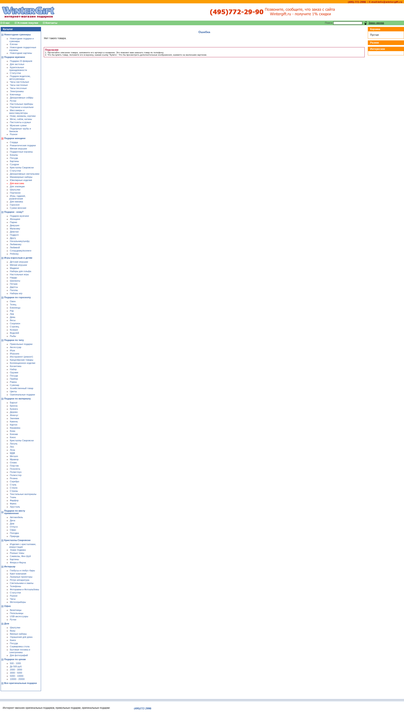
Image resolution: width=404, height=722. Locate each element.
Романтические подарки (23, 145)
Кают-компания (18, 573)
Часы (13, 599)
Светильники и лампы (21, 583)
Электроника (17, 91)
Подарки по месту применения (14, 512)
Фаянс (13, 503)
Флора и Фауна (18, 562)
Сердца (14, 142)
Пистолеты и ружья (20, 122)
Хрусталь (15, 506)
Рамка (13, 382)
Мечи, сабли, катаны (21, 119)
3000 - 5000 (16, 672)
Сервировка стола (19, 646)
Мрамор (14, 459)
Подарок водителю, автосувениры (20, 77)
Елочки (13, 44)
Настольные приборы (21, 104)
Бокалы (14, 155)
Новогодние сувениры (17, 34)
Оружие (14, 372)
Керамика (15, 428)
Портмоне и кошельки (21, 107)
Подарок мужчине (19, 216)
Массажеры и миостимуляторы (18, 111)
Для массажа (17, 183)
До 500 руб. (16, 666)
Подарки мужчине (14, 57)
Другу (13, 238)
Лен (12, 446)
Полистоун (15, 472)
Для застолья (17, 64)
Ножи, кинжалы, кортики (23, 116)
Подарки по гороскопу (17, 297)
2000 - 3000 (16, 669)
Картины (14, 161)
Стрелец (14, 326)
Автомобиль (16, 517)
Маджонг (14, 268)
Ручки (13, 101)
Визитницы (15, 610)
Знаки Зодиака (18, 550)
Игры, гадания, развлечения (17, 197)
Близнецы (15, 307)
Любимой (15, 247)
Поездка (14, 533)
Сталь (13, 484)
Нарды (13, 277)
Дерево (14, 412)
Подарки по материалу (17, 398)
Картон (13, 424)
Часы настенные (19, 85)
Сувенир (14, 385)
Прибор (14, 379)
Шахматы (15, 280)
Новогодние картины (21, 53)
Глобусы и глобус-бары (22, 570)
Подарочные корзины (21, 151)
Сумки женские (18, 208)
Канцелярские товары (21, 360)
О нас (6, 22)
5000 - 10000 (16, 676)
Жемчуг (14, 415)
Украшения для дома (21, 637)
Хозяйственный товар (21, 388)
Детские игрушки (19, 262)
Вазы (12, 630)
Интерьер (9, 566)
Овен (13, 301)
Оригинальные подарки (22, 394)
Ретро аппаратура (19, 580)
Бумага (14, 409)
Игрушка (14, 353)
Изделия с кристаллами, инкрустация (22, 545)
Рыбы (13, 336)
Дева (12, 317)
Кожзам (14, 434)
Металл (14, 456)
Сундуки (14, 164)
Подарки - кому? (14, 212)
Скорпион (15, 323)
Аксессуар (15, 347)
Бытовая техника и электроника (19, 651)
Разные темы (17, 553)
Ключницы (15, 94)
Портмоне (15, 192)
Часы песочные (18, 88)
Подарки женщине (14, 138)
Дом (12, 523)
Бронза (13, 405)
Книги (13, 640)
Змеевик (14, 418)
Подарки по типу (14, 340)
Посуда (14, 158)
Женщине (15, 219)
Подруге (14, 235)
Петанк (13, 284)
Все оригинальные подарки (20, 683)
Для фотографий (19, 655)
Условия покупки (27, 22)
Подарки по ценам (15, 659)
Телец (13, 304)
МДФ (12, 453)
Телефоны (15, 586)
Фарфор (14, 500)
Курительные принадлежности (18, 68)
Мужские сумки (18, 125)
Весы (13, 320)
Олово (13, 462)
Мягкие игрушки (18, 148)
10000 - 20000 (17, 679)
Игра (12, 350)
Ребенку (14, 254)
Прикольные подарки (21, 344)
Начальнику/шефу (20, 241)
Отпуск (14, 526)
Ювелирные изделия (21, 180)
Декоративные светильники (24, 174)
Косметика (15, 366)
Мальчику (15, 228)
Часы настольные (19, 82)
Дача (12, 520)
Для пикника (16, 201)
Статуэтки (15, 73)
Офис (13, 530)
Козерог (14, 329)
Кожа (12, 431)
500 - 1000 (15, 663)
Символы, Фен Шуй (20, 556)
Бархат (13, 402)
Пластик (14, 465)
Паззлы (14, 290)
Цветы (13, 391)
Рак (12, 311)
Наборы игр (16, 293)
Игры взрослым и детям (18, 258)
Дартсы (14, 287)
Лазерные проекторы (21, 577)
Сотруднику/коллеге (20, 250)
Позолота (15, 469)
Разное (13, 134)
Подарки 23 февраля (21, 61)
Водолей (14, 333)
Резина (13, 478)
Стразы (14, 491)
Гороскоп (15, 204)
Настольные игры (19, 274)
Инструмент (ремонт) (21, 356)
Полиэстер (15, 475)
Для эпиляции (17, 186)
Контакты (51, 22)
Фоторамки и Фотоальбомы (24, 589)
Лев (12, 314)
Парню (13, 222)
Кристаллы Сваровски (22, 167)
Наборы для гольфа (20, 271)
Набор (13, 369)
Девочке (14, 231)
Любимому (15, 244)
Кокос (13, 437)
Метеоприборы (18, 602)
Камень (14, 421)
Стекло (13, 488)
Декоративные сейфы (21, 97)
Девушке (14, 225)
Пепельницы (16, 613)
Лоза (12, 450)
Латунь (13, 443)
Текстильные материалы (23, 494)
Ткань (13, 497)
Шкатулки (15, 189)
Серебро (14, 481)
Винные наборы (18, 634)
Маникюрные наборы (21, 177)
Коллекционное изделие (22, 363)
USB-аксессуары (19, 616)
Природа (14, 536)
